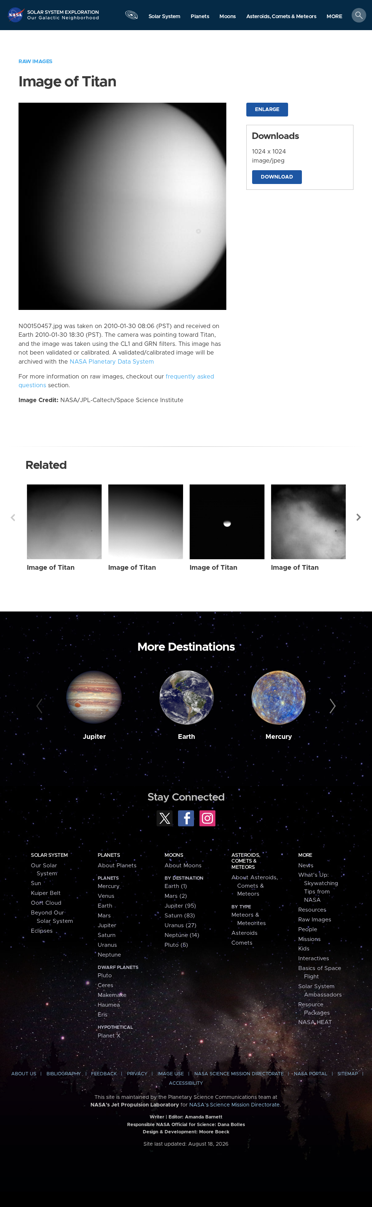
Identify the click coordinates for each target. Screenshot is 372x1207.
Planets (109, 855)
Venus (106, 896)
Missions (309, 939)
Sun (36, 883)
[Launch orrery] (131, 17)
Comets (241, 943)
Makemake (112, 995)
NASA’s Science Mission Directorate (234, 1105)
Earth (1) (176, 886)
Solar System (49, 855)
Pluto (105, 975)
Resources (312, 910)
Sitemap (347, 1074)
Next (359, 517)
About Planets (117, 865)
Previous (12, 517)
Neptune (109, 955)
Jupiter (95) (180, 906)
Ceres (105, 985)
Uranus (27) (181, 925)
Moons (174, 855)
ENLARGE (267, 109)
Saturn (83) (180, 915)
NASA (17, 15)
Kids (304, 949)
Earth (186, 737)
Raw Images (35, 61)
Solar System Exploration (63, 10)
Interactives (313, 958)
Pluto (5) (176, 945)
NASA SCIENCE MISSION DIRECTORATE (239, 1074)
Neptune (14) (182, 935)
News (306, 865)
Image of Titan (50, 567)
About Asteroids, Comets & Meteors (254, 886)
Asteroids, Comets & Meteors (245, 861)
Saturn (107, 935)
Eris (103, 1015)
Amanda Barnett (203, 1117)
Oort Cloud (46, 903)
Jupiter (94, 737)
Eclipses (42, 931)
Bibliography (63, 1074)
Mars (104, 915)
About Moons (183, 865)
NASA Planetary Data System (112, 362)
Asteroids (244, 933)
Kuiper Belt (46, 893)
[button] (334, 17)
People (307, 929)
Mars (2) (176, 896)
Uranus (107, 945)
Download (277, 177)
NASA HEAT (315, 1022)
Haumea (109, 1005)
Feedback (104, 1074)
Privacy (137, 1074)
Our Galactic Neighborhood (63, 20)
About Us (23, 1074)
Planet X (109, 1036)
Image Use (171, 1074)
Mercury (279, 737)
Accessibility (186, 1083)
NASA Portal (310, 1074)
